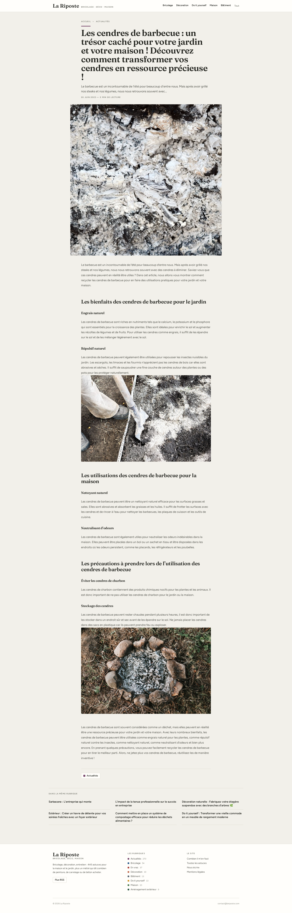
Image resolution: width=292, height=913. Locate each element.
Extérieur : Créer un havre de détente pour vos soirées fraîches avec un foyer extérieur (77, 815)
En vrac (136, 867)
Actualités (103, 21)
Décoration (138, 871)
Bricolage (137, 863)
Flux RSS (59, 879)
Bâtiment (137, 876)
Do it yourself (139, 880)
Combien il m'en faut (198, 858)
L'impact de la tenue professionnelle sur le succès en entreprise (145, 803)
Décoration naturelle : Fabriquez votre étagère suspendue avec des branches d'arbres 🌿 (210, 803)
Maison (136, 885)
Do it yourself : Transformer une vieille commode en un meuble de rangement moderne (212, 815)
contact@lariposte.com (228, 903)
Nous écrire (193, 867)
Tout (236, 5)
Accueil (86, 21)
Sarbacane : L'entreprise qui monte (70, 801)
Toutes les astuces (197, 863)
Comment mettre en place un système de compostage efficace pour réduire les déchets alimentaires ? (143, 817)
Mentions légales (196, 871)
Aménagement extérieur (145, 889)
